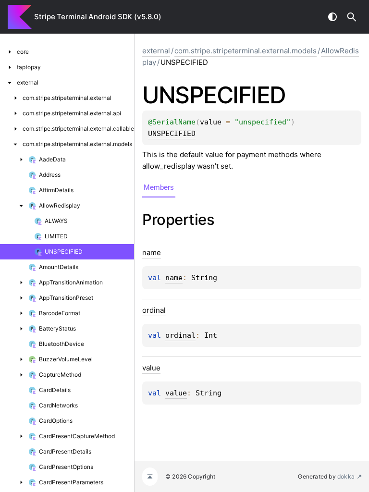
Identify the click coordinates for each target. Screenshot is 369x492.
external (156, 50)
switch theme (332, 16)
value (176, 393)
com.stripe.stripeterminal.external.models (245, 50)
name (174, 277)
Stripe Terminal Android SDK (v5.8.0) (97, 16)
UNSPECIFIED (172, 133)
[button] (351, 16)
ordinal (180, 335)
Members (159, 187)
